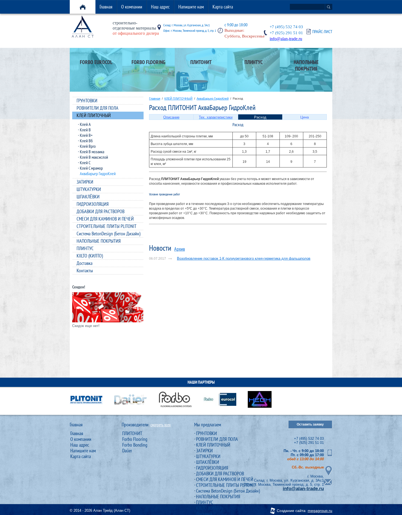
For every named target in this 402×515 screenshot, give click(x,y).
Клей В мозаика (92, 151)
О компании (131, 7)
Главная (106, 7)
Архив (179, 249)
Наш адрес (160, 7)
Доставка (84, 263)
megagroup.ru (320, 510)
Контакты (85, 270)
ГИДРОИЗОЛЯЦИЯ (93, 204)
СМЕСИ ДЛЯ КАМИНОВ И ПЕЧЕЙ (105, 219)
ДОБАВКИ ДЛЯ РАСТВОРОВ (100, 211)
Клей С (85, 162)
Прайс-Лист (322, 31)
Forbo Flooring (134, 439)
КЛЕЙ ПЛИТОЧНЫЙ (94, 115)
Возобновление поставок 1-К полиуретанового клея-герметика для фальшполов (243, 258)
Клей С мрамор (91, 168)
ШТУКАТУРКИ (89, 189)
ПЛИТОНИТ (132, 433)
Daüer (127, 450)
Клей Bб (86, 140)
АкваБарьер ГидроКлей (98, 173)
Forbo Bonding (134, 445)
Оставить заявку (310, 424)
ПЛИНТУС (85, 248)
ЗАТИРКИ (85, 182)
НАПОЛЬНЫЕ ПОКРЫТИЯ (99, 241)
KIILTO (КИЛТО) (90, 256)
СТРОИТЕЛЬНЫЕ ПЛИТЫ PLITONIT (106, 226)
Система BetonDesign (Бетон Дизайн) (108, 233)
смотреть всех (160, 424)
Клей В (85, 129)
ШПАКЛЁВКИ (88, 196)
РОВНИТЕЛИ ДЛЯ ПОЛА (97, 108)
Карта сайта (222, 7)
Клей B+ (86, 135)
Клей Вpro (88, 146)
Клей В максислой (94, 157)
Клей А (85, 124)
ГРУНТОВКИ (87, 100)
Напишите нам (191, 7)
